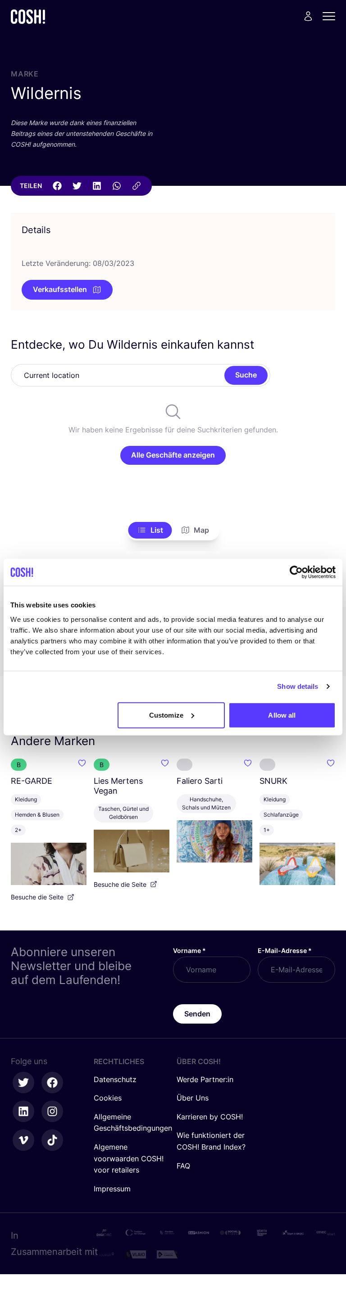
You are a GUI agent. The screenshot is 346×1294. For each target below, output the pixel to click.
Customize (166, 715)
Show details (297, 686)
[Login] (308, 16)
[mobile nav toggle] (331, 16)
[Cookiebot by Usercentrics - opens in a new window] (296, 572)
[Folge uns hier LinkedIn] (23, 1111)
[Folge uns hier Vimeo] (23, 1140)
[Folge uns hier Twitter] (23, 1082)
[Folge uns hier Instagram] (52, 1111)
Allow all (282, 715)
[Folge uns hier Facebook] (52, 1082)
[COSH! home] (28, 16)
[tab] (150, 530)
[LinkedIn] (97, 186)
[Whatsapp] (117, 186)
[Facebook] (57, 186)
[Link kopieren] (136, 186)
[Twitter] (77, 186)
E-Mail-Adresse (285, 950)
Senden (197, 1013)
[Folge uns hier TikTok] (52, 1140)
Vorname (189, 950)
